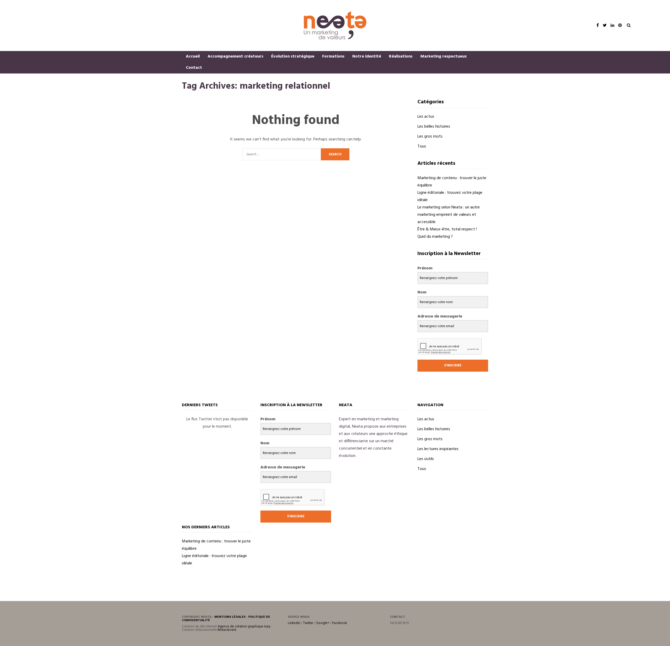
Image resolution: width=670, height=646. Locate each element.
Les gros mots (430, 136)
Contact (194, 67)
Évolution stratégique (292, 56)
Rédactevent (226, 630)
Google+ (322, 623)
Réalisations (400, 56)
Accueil (193, 56)
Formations (333, 56)
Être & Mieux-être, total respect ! (447, 229)
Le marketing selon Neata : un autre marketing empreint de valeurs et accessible (448, 214)
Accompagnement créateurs (235, 56)
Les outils (425, 459)
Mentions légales (229, 617)
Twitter (308, 623)
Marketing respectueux (443, 56)
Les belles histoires (433, 126)
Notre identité (366, 56)
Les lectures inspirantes (438, 449)
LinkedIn (294, 623)
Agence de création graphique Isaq (244, 626)
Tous (421, 146)
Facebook (339, 623)
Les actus (425, 116)
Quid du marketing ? (435, 236)
